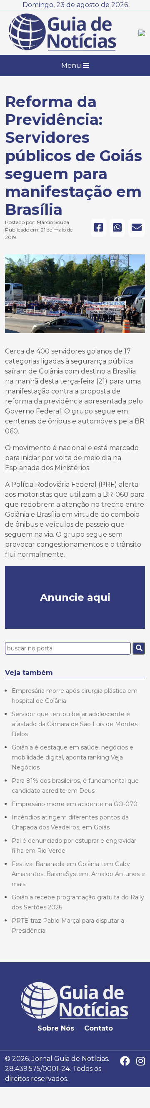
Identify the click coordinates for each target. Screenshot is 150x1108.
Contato (98, 1028)
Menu (72, 66)
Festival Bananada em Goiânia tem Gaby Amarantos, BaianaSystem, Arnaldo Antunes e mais (78, 874)
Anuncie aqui (75, 597)
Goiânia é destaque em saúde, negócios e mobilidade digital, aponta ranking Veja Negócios (72, 757)
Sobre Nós (56, 1028)
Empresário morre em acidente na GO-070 (75, 804)
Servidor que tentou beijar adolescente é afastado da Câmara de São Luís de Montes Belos (75, 724)
